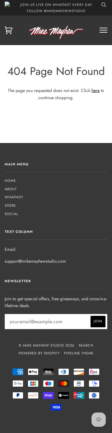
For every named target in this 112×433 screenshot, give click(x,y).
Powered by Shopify (39, 353)
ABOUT (11, 189)
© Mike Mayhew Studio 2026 (46, 345)
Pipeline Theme (79, 353)
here (95, 90)
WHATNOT (14, 197)
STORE (10, 205)
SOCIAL (11, 213)
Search (86, 345)
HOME (10, 180)
